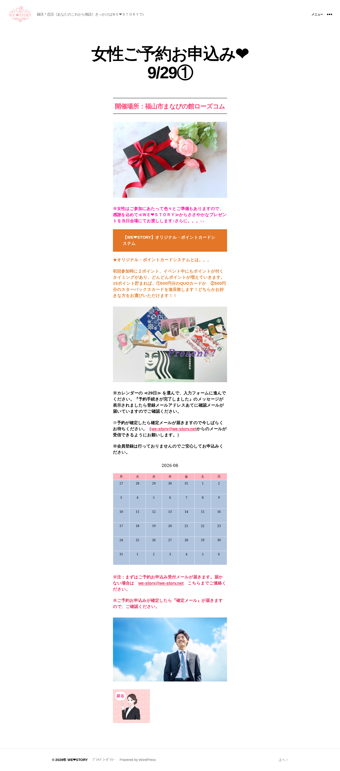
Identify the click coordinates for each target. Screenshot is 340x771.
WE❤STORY (77, 760)
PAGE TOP (328, 744)
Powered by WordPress (138, 760)
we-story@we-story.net (174, 428)
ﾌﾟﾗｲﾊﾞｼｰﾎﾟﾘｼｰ (103, 760)
